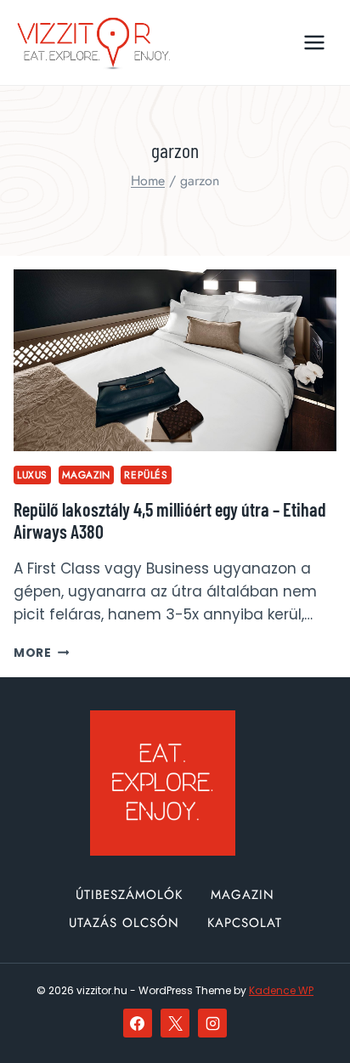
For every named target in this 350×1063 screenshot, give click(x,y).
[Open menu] (314, 42)
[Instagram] (212, 1023)
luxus (32, 474)
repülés (145, 474)
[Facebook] (137, 1023)
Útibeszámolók (129, 894)
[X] (175, 1023)
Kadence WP (281, 990)
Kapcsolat (244, 922)
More (41, 653)
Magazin (86, 474)
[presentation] (175, 360)
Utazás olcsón (124, 922)
